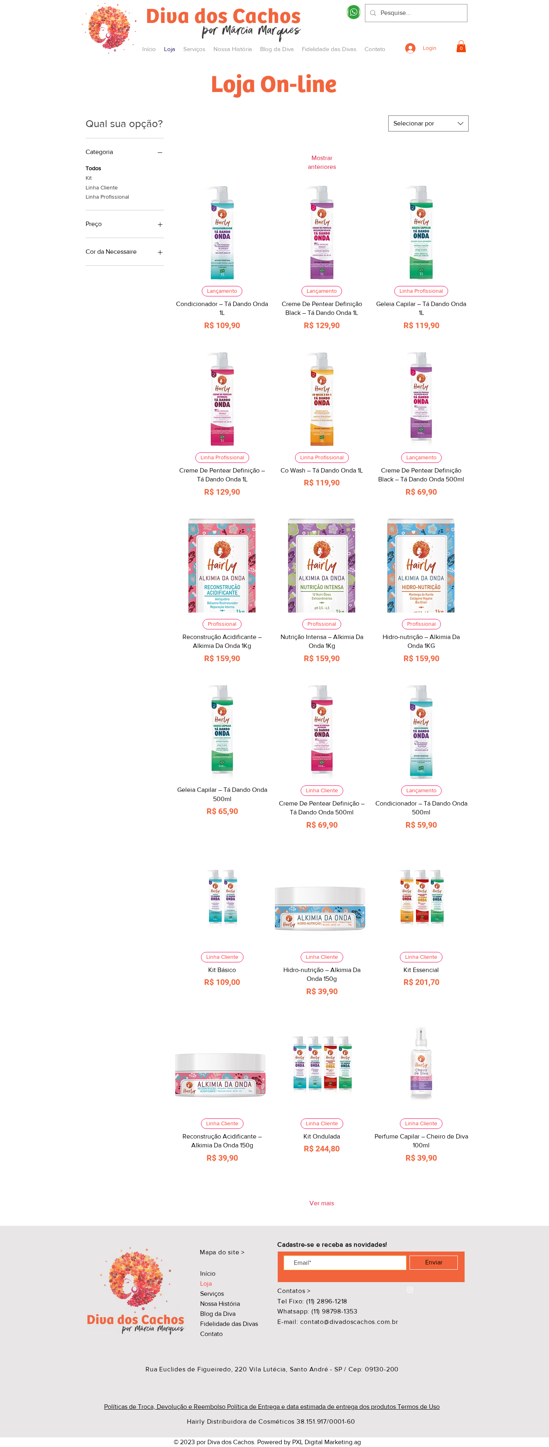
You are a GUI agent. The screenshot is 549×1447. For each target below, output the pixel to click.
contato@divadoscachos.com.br (349, 1321)
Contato (211, 1333)
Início (207, 1273)
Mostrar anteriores (322, 162)
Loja (206, 1283)
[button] (461, 46)
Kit (89, 178)
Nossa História (220, 1303)
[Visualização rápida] (222, 233)
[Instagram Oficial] (410, 1290)
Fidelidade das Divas (229, 1323)
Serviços (212, 1293)
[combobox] (428, 123)
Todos (93, 168)
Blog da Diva (218, 1313)
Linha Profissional (107, 196)
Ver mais (321, 1203)
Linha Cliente (102, 187)
